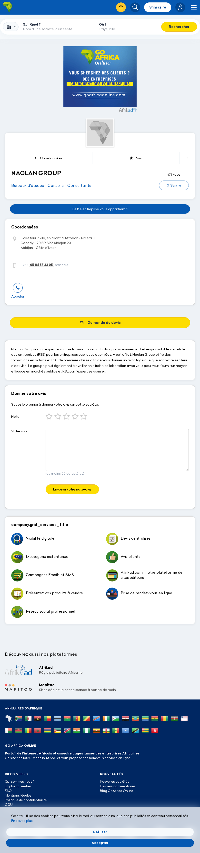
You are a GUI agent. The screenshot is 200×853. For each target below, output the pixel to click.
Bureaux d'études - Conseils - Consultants (51, 185)
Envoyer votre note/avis (72, 489)
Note (15, 416)
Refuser (100, 832)
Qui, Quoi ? (32, 24)
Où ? (103, 24)
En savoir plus (22, 820)
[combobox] (11, 26)
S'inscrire (157, 7)
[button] (180, 7)
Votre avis (19, 431)
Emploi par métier (18, 786)
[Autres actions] (187, 158)
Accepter (100, 843)
